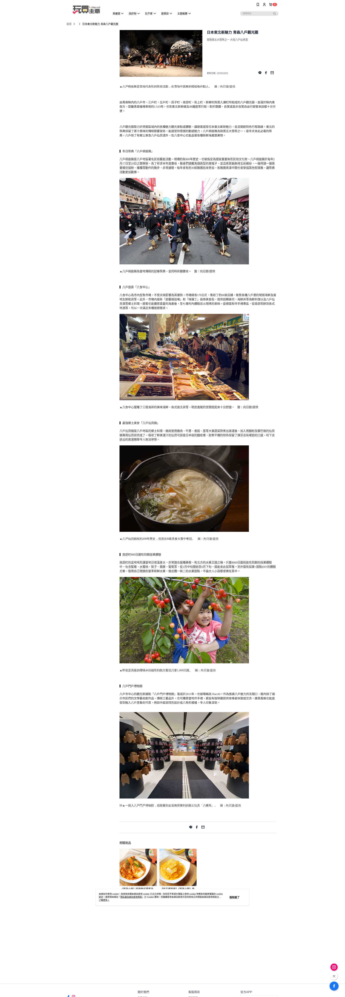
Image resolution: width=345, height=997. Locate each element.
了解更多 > (104, 900)
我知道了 (234, 897)
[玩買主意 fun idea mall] (86, 9)
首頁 (69, 23)
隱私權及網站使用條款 (131, 897)
